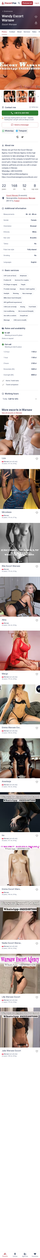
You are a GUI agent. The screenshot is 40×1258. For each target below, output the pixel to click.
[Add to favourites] (36, 17)
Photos (4, 32)
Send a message (21, 125)
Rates (34, 32)
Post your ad (27, 3)
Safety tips (34, 107)
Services (27, 32)
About (19, 32)
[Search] (19, 3)
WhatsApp (9, 131)
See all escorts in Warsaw (12, 413)
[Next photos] (38, 96)
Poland (16, 201)
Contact (12, 32)
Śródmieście (8, 11)
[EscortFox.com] (9, 3)
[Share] (36, 23)
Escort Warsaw (12, 195)
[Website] (17, 137)
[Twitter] (22, 137)
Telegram (23, 131)
